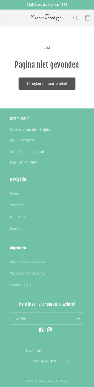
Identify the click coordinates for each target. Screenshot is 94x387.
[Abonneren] (78, 318)
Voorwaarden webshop (27, 273)
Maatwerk (18, 216)
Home (14, 193)
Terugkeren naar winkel (47, 83)
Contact (16, 228)
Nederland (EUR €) (44, 361)
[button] (6, 18)
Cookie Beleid (20, 285)
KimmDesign (41, 381)
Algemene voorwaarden (28, 261)
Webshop (17, 205)
